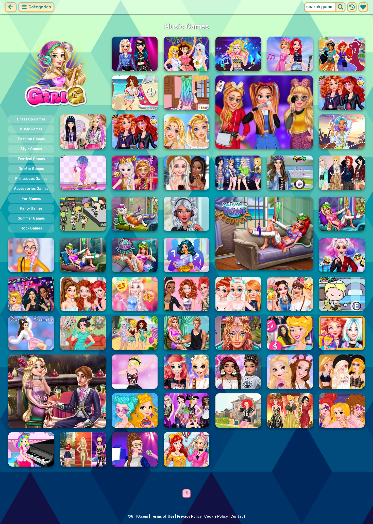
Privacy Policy (189, 516)
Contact (237, 516)
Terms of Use (162, 516)
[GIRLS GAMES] (57, 73)
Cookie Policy (216, 516)
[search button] (340, 7)
